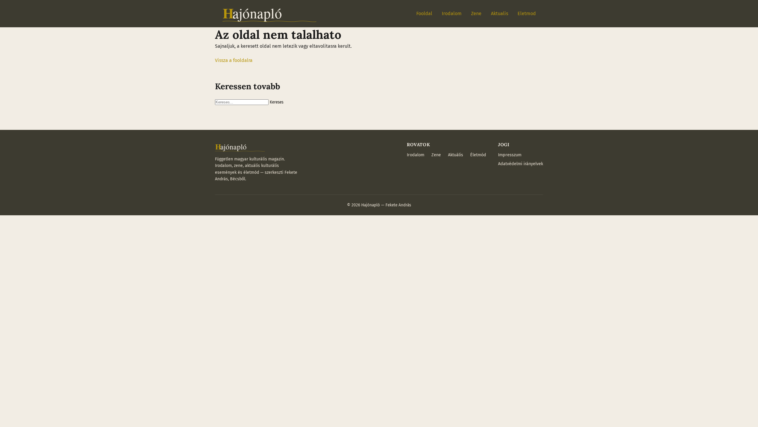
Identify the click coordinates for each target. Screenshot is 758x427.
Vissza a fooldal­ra (234, 60)
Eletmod (527, 13)
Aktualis (499, 13)
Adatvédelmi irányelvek (520, 163)
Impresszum (509, 154)
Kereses (276, 102)
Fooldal (424, 13)
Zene (476, 13)
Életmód (478, 154)
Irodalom (452, 13)
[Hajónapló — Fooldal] (269, 14)
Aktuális (455, 154)
